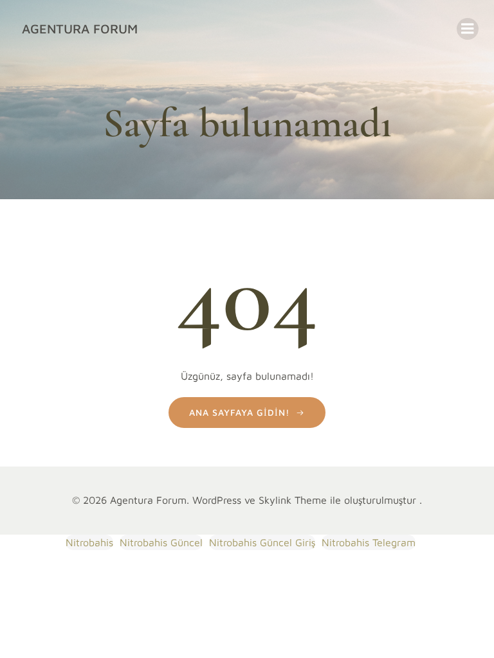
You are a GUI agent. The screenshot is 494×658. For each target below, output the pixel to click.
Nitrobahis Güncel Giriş (262, 542)
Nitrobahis (89, 542)
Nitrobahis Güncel (161, 542)
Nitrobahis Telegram (369, 542)
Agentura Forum (80, 28)
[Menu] (468, 29)
